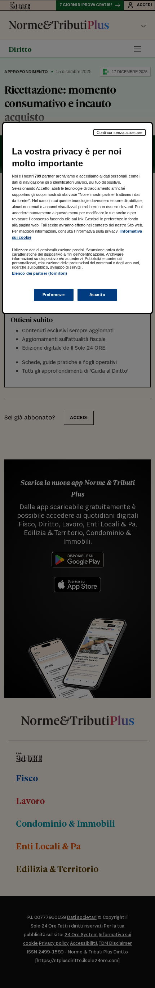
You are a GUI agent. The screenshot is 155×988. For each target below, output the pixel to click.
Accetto (97, 294)
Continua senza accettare (120, 132)
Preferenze (54, 294)
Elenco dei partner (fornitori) (39, 273)
